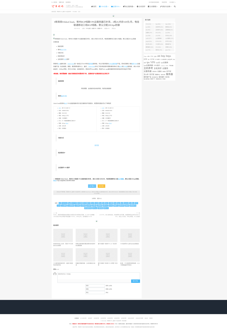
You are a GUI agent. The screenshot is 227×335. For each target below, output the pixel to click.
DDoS (67, 123)
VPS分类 (104, 6)
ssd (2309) (158, 35)
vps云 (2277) (148, 38)
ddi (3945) (148, 29)
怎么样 (146, 74)
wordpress (163, 65)
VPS (65, 59)
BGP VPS (63, 49)
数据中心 (116, 205)
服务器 (91, 63)
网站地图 (124, 320)
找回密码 (68, 2)
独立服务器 (129, 6)
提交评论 (135, 281)
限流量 (163, 79)
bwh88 (96, 203)
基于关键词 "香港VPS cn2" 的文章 (107, 243)
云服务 (94, 205)
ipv (122, 203)
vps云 (58, 205)
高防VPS (106, 208)
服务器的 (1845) (149, 47)
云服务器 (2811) (169, 29)
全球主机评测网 (139, 318)
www (167, 65)
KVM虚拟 (157, 59)
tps (133, 203)
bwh (92, 203)
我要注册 (61, 2)
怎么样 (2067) (149, 44)
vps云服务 (64, 205)
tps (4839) (148, 27)
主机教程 (153, 6)
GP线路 (111, 203)
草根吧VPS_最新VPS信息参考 (57, 6)
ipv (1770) (148, 50)
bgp (69, 203)
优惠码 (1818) (168, 47)
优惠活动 (154, 71)
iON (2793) (158, 32)
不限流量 (171, 65)
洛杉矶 (167, 77)
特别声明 (164, 2)
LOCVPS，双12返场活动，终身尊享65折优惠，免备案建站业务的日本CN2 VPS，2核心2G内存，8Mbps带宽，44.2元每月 (119, 215)
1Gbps (145, 56)
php (174, 59)
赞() (93, 186)
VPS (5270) (148, 24)
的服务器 (100, 208)
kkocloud (126, 203)
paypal (170, 59)
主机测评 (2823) (159, 29)
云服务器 (99, 205)
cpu (100, 203)
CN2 (151, 56)
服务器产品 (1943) (168, 45)
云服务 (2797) (149, 32)
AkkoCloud (70, 63)
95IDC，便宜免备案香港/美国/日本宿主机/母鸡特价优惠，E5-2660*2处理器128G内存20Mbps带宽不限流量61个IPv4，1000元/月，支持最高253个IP (73, 215)
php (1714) (167, 50)
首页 (94, 6)
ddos (107, 203)
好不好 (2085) (168, 41)
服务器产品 (133, 205)
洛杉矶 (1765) (159, 50)
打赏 (102, 186)
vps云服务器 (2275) (158, 39)
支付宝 (97, 145)
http (115, 203)
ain (59, 203)
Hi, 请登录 (54, 2)
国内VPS (105, 205)
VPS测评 (77, 205)
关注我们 (171, 2)
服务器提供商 (88, 208)
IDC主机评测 (83, 318)
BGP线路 (121, 179)
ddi (103, 203)
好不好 (168, 71)
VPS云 (111, 63)
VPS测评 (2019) (159, 44)
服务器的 (161, 77)
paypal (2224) (149, 41)
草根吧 (151, 318)
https (54, 180)
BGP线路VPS (87, 203)
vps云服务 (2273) (169, 38)
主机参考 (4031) (159, 27)
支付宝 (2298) (168, 35)
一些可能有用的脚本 (153, 2)
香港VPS (99, 28)
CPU (60, 108)
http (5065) (158, 24)
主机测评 (141, 6)
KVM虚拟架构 (163, 59)
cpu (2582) (148, 35)
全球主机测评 (131, 318)
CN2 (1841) (158, 47)
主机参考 (83, 205)
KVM (152, 59)
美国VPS (152, 79)
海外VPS (134, 63)
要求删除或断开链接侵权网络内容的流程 (144, 327)
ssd (130, 203)
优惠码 (159, 71)
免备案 (164, 71)
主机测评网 (96, 318)
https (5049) (168, 24)
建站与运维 (166, 6)
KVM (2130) (158, 41)
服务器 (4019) (168, 27)
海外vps (94, 208)
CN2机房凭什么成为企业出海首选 (129, 243)
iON (145, 59)
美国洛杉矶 (159, 79)
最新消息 (122, 205)
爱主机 (146, 318)
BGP (120, 66)
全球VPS (116, 6)
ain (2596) (167, 32)
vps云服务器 (71, 205)
